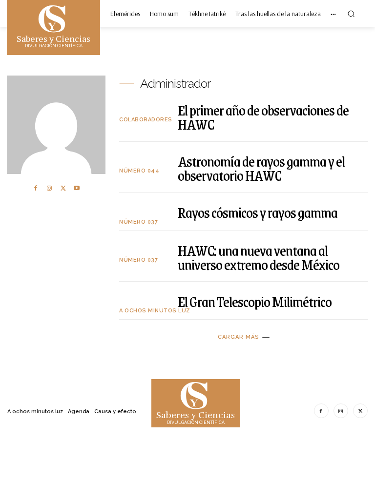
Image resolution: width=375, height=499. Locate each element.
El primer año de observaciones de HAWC (263, 116)
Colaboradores (145, 119)
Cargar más (238, 337)
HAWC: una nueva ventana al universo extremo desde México (258, 257)
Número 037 (138, 222)
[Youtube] (77, 188)
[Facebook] (36, 188)
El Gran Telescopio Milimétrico (255, 301)
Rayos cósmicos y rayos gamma (257, 212)
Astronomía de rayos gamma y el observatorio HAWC (261, 168)
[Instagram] (49, 188)
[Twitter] (63, 188)
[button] (351, 13)
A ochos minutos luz (154, 310)
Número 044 (139, 171)
